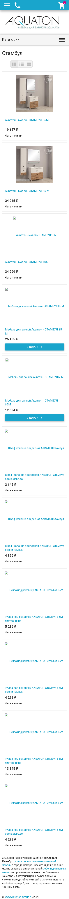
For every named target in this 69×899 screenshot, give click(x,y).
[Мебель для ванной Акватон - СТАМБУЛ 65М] (34, 376)
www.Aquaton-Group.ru (18, 896)
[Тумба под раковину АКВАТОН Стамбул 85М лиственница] (34, 589)
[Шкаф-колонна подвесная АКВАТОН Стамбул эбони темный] (34, 518)
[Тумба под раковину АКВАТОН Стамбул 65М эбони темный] (34, 660)
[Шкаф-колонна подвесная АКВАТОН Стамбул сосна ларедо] (34, 447)
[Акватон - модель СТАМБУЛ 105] (34, 234)
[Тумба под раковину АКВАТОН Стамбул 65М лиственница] (34, 731)
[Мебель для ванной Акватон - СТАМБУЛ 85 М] (34, 305)
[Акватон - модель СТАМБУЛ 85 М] (34, 164)
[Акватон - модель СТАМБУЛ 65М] (34, 92)
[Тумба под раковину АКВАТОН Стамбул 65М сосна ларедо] (34, 802)
